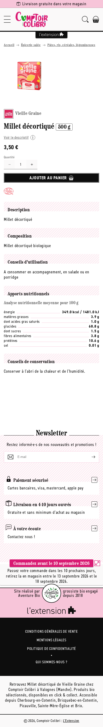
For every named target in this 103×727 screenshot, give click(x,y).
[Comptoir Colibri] (31, 19)
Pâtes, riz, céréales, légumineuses (71, 45)
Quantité (9, 157)
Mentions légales (51, 639)
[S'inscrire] (89, 457)
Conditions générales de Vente (51, 631)
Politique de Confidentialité (51, 648)
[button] (7, 19)
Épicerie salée (31, 45)
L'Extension (71, 720)
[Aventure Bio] (51, 593)
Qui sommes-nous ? (51, 661)
